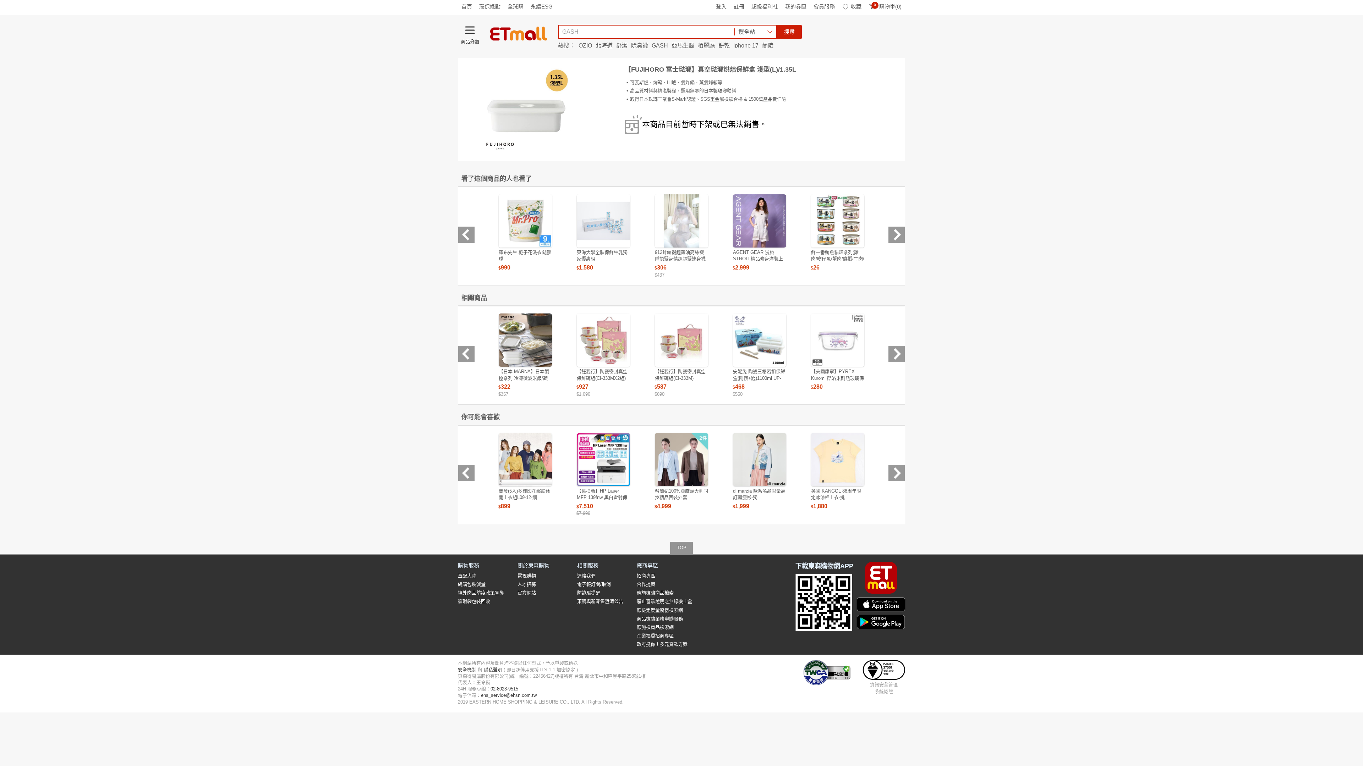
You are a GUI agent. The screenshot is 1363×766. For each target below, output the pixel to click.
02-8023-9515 (504, 689)
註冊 (739, 7)
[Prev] (466, 235)
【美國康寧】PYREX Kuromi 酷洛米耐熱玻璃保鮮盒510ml (837, 378)
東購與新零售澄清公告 (600, 601)
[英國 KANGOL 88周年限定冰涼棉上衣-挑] (837, 459)
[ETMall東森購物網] (518, 34)
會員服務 (824, 7)
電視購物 (527, 575)
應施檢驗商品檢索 (655, 592)
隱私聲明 (493, 669)
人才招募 (527, 584)
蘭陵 (767, 46)
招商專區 (646, 575)
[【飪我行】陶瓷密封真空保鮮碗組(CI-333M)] (681, 340)
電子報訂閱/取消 (594, 584)
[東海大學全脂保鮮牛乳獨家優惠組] (603, 221)
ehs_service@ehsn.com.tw (509, 695)
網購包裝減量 (472, 584)
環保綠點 (489, 7)
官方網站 (527, 592)
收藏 (856, 7)
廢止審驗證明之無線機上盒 (664, 601)
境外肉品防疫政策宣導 (481, 592)
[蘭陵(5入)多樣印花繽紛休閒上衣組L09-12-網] (525, 459)
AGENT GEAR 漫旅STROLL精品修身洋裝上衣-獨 (758, 259)
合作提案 (646, 584)
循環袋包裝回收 (474, 601)
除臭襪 (639, 46)
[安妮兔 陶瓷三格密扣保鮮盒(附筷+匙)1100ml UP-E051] (759, 340)
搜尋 (789, 32)
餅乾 (724, 46)
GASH (660, 46)
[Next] (896, 235)
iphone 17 (746, 46)
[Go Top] (1354, 677)
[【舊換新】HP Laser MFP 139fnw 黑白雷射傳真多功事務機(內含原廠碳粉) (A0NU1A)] (603, 459)
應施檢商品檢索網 (655, 627)
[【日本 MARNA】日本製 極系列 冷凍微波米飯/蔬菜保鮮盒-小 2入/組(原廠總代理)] (525, 340)
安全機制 (467, 669)
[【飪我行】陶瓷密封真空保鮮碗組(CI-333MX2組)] (603, 340)
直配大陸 (467, 575)
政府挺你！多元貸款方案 (662, 644)
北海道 (604, 46)
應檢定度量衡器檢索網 (660, 610)
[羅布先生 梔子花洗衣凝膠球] (525, 221)
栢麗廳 (706, 46)
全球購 (516, 7)
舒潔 (622, 46)
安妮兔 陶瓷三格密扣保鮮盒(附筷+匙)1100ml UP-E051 (759, 378)
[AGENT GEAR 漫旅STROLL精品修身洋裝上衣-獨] (759, 221)
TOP (681, 547)
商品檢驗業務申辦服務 (660, 618)
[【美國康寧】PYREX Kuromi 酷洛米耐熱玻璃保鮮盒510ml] (837, 340)
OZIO (585, 46)
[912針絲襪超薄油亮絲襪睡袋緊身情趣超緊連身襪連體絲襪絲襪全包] (681, 221)
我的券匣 (795, 7)
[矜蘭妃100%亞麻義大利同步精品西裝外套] (681, 459)
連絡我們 (586, 575)
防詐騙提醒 (588, 592)
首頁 (466, 7)
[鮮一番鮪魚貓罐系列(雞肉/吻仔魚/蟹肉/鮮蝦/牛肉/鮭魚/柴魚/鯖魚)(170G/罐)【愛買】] (837, 221)
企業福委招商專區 (655, 635)
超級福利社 (764, 7)
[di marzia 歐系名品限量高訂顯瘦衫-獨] (759, 459)
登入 (721, 7)
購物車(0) (888, 7)
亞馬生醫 (683, 46)
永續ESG (542, 7)
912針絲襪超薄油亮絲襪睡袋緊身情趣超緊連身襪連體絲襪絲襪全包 (680, 259)
